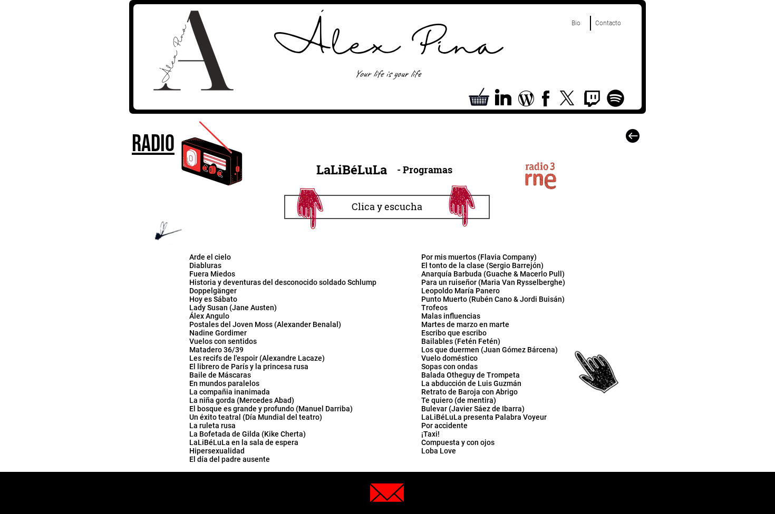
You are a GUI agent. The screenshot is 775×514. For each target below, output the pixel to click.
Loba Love (438, 451)
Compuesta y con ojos (458, 442)
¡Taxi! (430, 434)
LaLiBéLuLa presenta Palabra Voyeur (484, 417)
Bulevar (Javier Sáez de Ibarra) (473, 408)
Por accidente (444, 425)
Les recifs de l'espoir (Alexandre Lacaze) (257, 358)
